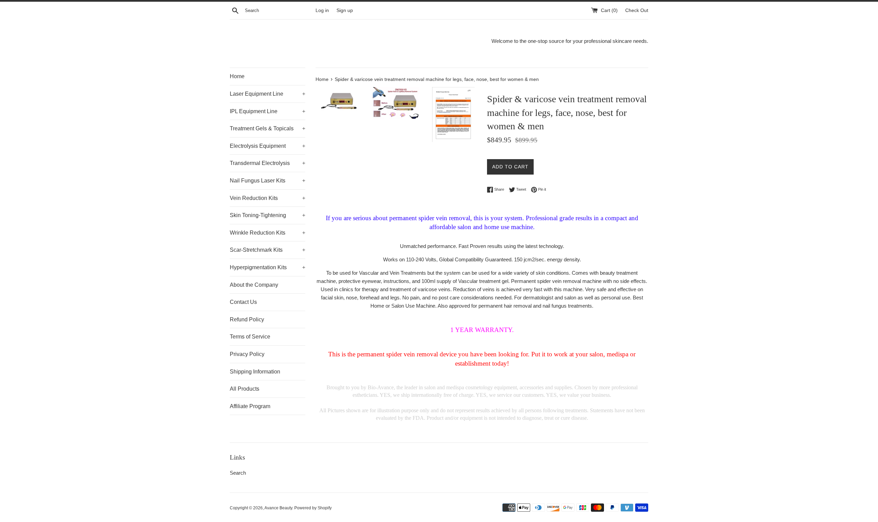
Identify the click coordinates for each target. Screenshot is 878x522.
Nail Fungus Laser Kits (267, 180)
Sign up (344, 10)
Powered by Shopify (313, 508)
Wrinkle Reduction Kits (267, 233)
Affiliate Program (250, 406)
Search (238, 473)
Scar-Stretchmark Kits (267, 250)
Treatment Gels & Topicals (267, 128)
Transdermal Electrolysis (267, 163)
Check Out (636, 10)
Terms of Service (250, 337)
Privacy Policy (247, 354)
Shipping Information (255, 372)
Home (237, 76)
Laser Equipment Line (267, 94)
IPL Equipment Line (267, 111)
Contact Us (243, 302)
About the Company (254, 285)
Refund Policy (247, 319)
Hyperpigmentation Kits (267, 267)
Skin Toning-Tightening (267, 215)
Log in (322, 10)
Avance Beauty (278, 508)
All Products (244, 389)
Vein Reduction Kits (267, 198)
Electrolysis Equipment (267, 146)
